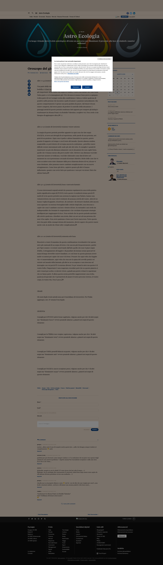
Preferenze (76, 87)
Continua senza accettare (104, 58)
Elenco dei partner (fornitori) (61, 81)
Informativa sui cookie (73, 73)
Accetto (87, 87)
